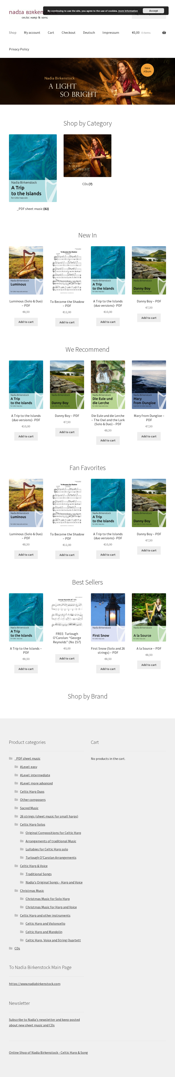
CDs (17, 948)
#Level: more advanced (36, 783)
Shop (12, 32)
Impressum (110, 32)
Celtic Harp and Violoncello (45, 923)
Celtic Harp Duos (32, 791)
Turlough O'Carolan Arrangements (51, 857)
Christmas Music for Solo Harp (48, 899)
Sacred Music (29, 808)
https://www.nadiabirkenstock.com (34, 984)
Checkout (69, 32)
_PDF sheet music (27, 758)
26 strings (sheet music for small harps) (49, 816)
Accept (153, 11)
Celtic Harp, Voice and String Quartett (53, 940)
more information (128, 10)
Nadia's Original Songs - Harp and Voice (54, 882)
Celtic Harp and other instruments (45, 915)
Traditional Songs (39, 874)
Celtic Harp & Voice (34, 866)
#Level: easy (28, 767)
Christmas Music (32, 890)
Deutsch (89, 32)
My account (32, 32)
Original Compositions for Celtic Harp (53, 833)
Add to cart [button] (26, 322)
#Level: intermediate (35, 775)
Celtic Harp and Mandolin (44, 932)
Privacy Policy (19, 49)
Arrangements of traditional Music (51, 841)
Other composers (33, 799)
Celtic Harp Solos (32, 824)
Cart (51, 32)
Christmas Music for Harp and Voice (51, 907)
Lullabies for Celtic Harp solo (47, 849)
